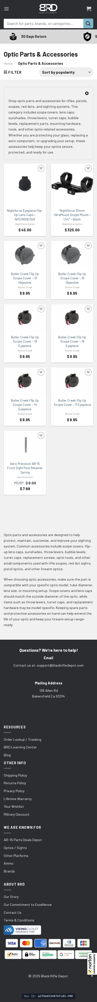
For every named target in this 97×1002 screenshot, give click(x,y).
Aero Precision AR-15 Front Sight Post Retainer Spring (25, 468)
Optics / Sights (15, 848)
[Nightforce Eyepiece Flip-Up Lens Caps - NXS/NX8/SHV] (25, 184)
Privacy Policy (14, 791)
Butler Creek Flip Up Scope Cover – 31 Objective (25, 278)
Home (8, 63)
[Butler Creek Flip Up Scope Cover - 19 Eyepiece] (25, 318)
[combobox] (43, 23)
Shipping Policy (15, 775)
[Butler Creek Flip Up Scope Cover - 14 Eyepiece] (25, 382)
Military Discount (17, 814)
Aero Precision (25, 477)
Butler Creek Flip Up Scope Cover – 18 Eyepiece (72, 341)
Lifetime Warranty (18, 799)
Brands (9, 871)
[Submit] (88, 23)
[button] (92, 965)
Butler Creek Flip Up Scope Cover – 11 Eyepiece (72, 402)
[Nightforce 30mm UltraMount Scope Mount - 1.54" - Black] (72, 184)
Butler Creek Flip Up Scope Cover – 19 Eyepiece (25, 341)
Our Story (11, 896)
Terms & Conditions (19, 920)
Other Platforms (16, 855)
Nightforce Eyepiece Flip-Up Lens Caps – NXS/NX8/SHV (25, 215)
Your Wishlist (14, 806)
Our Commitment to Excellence (28, 904)
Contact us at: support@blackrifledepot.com (48, 665)
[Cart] (88, 8)
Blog (7, 755)
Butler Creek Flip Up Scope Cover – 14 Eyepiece (25, 404)
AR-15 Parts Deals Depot (23, 840)
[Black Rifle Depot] (48, 8)
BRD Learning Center (20, 747)
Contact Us (12, 912)
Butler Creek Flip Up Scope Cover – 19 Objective (72, 278)
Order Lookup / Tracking (22, 739)
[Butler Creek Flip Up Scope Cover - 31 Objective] (25, 255)
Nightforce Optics (25, 223)
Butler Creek (25, 287)
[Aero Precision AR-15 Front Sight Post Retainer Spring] (25, 445)
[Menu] (6, 8)
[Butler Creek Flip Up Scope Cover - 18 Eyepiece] (72, 318)
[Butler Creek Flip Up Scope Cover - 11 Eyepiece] (72, 382)
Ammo (8, 863)
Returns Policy (15, 783)
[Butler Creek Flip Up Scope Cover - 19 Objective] (72, 255)
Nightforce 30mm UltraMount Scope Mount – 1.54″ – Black (72, 215)
